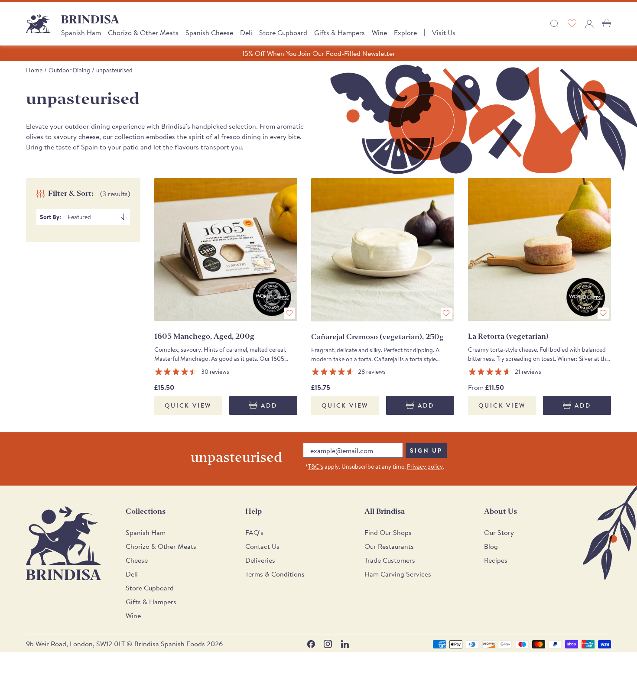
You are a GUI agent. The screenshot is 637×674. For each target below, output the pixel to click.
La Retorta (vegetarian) (508, 336)
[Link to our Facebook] (311, 644)
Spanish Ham (81, 32)
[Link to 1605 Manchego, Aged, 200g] (225, 249)
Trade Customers (389, 560)
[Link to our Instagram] (328, 644)
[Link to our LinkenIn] (345, 644)
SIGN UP (426, 450)
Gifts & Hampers (339, 32)
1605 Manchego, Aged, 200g (204, 336)
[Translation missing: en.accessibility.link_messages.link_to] (63, 543)
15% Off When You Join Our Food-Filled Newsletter (318, 53)
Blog (491, 546)
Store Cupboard (283, 32)
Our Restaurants (389, 546)
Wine (379, 32)
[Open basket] (606, 23)
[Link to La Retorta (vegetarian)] (539, 249)
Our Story (499, 532)
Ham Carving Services (397, 574)
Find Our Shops (388, 532)
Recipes (495, 560)
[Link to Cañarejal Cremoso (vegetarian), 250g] (382, 249)
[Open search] (554, 23)
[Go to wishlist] (572, 23)
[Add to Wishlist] (289, 313)
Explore (405, 32)
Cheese (137, 560)
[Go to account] (589, 23)
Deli (246, 32)
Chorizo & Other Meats (143, 32)
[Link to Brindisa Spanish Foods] (38, 23)
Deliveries (260, 560)
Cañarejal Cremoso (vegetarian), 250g (377, 336)
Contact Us (262, 546)
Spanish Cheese (209, 32)
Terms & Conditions (275, 574)
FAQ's (254, 532)
